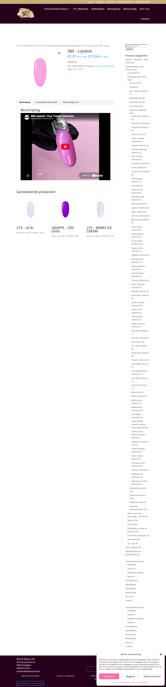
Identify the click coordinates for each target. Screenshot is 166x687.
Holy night (135, 185)
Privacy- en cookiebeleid (120, 682)
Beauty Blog (130, 8)
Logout (99, 2)
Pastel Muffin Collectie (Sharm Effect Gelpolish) (138, 424)
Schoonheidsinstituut (56, 8)
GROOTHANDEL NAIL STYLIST (34, 46)
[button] (161, 654)
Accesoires (134, 83)
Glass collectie (137, 212)
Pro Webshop (80, 8)
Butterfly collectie (139, 123)
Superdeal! (132, 73)
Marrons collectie (138, 338)
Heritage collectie (138, 291)
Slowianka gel (135, 102)
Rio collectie (136, 342)
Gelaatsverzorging (135, 572)
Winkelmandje (142, 2)
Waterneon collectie (140, 353)
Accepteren (109, 676)
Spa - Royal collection (138, 91)
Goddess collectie (139, 255)
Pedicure (131, 568)
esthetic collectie (138, 145)
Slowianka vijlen (136, 502)
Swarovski (131, 539)
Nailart (130, 524)
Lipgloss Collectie (138, 208)
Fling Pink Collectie (139, 127)
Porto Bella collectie (139, 364)
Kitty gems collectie (139, 330)
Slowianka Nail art (137, 495)
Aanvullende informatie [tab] (46, 102)
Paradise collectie (139, 163)
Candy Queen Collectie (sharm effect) (138, 434)
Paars (74, 69)
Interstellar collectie (140, 295)
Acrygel (132, 87)
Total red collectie (139, 385)
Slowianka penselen (138, 488)
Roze (80, 69)
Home (19, 46)
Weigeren (130, 676)
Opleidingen (98, 8)
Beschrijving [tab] (24, 102)
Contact (145, 18)
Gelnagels (131, 564)
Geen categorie (132, 547)
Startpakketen (135, 98)
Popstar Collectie (138, 470)
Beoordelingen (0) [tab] (71, 102)
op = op (130, 543)
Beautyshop (113, 8)
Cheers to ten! (137, 134)
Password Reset (125, 2)
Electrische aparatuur (136, 535)
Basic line (135, 392)
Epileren (131, 576)
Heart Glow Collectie (140, 116)
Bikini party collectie (140, 219)
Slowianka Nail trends (55, 46)
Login (90, 2)
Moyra (130, 520)
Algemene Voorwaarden (30, 676)
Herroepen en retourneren (30, 683)
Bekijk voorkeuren (152, 676)
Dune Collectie (137, 167)
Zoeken (129, 49)
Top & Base (134, 106)
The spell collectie (139, 345)
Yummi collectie (138, 360)
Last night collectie (139, 378)
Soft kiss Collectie (139, 216)
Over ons (144, 8)
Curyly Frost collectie (140, 171)
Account (110, 2)
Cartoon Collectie (138, 280)
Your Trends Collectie (90, 46)
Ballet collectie (137, 396)
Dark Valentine (137, 203)
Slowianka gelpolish (72, 46)
